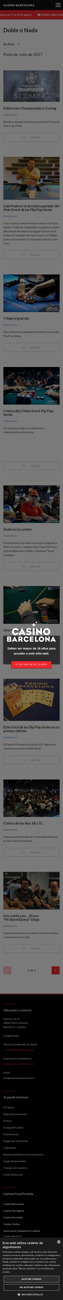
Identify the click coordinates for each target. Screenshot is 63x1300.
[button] (31, 1294)
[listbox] (58, 1242)
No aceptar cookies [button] (31, 1287)
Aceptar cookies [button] (31, 1279)
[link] (31, 664)
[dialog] (31, 1269)
